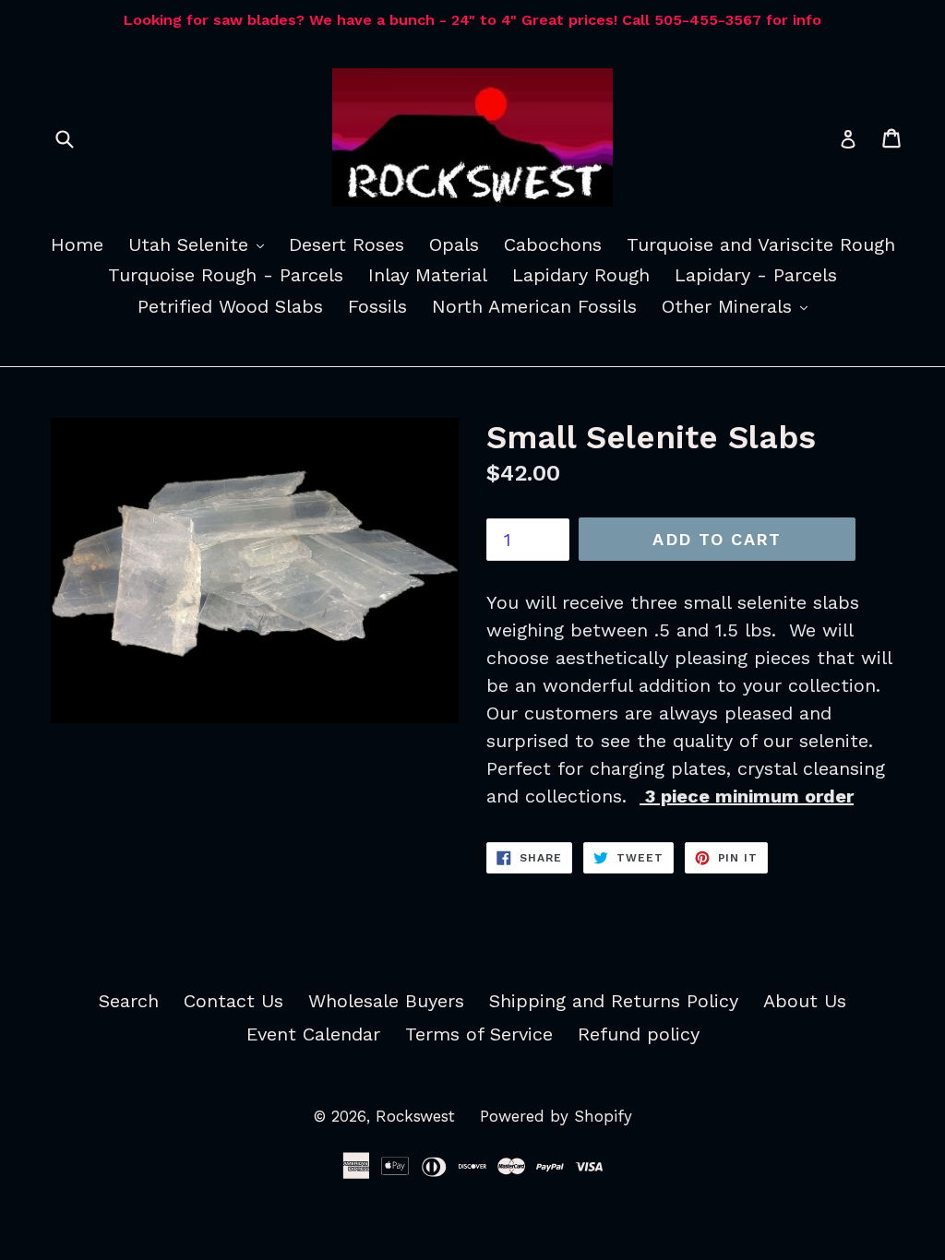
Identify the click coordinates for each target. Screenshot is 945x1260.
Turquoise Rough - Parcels (225, 275)
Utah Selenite (200, 244)
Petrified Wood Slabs (230, 306)
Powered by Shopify (556, 1116)
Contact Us (233, 1001)
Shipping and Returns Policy (613, 1001)
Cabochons (553, 244)
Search (129, 1001)
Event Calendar (313, 1034)
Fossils (377, 306)
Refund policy (639, 1034)
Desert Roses (346, 244)
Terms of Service (479, 1034)
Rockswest (415, 1116)
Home (77, 244)
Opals (454, 244)
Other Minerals (739, 305)
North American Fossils (534, 306)
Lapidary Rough (581, 275)
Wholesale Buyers (386, 1001)
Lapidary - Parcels (756, 275)
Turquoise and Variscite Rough (761, 244)
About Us (804, 1001)
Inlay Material (427, 275)
